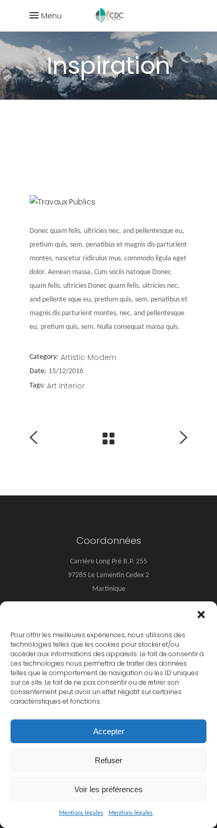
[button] (201, 614)
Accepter (108, 731)
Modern (101, 357)
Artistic (73, 357)
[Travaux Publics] (108, 202)
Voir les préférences (108, 789)
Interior (72, 386)
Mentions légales (81, 813)
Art (52, 386)
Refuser (108, 760)
